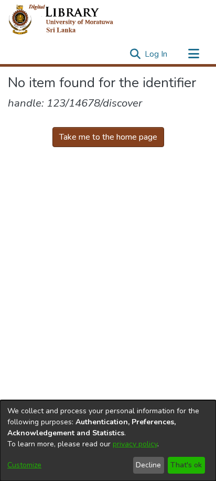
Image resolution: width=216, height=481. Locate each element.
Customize (24, 465)
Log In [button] (156, 54)
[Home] (69, 20)
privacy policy (135, 444)
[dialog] (108, 440)
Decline (148, 465)
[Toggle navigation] (193, 54)
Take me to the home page (108, 137)
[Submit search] (135, 54)
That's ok (186, 465)
